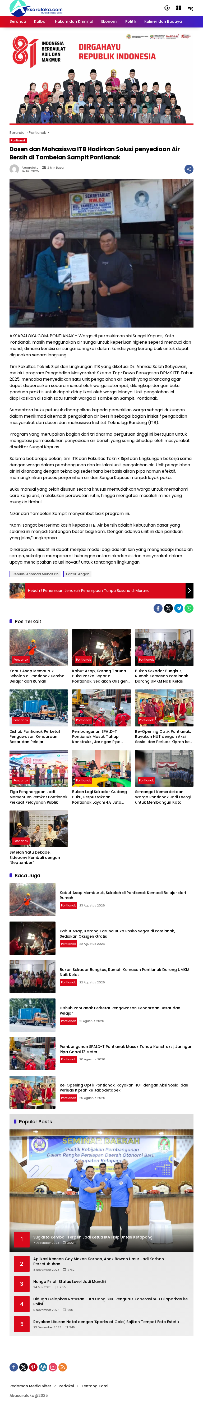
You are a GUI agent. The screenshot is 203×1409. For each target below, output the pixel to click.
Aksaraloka (30, 167)
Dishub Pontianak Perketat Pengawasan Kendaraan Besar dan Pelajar (35, 736)
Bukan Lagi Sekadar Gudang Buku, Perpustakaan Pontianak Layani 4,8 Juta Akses (99, 797)
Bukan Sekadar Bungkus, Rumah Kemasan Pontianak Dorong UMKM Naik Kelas (161, 676)
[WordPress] (43, 1367)
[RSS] (62, 1367)
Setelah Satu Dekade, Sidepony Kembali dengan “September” (35, 857)
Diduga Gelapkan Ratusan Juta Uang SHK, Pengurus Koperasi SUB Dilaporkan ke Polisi (110, 1302)
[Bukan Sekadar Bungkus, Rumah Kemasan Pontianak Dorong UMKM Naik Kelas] (164, 647)
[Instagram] (53, 1367)
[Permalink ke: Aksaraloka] (16, 169)
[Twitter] (168, 608)
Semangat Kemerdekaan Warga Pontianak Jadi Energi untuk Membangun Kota (163, 797)
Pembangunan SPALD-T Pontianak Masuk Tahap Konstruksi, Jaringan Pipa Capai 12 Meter (96, 737)
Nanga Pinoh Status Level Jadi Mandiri (69, 1281)
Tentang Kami (94, 1386)
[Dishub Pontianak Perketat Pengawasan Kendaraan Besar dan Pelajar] (39, 707)
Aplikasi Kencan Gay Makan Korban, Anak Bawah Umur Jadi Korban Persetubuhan (98, 1261)
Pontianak (18, 140)
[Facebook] (158, 608)
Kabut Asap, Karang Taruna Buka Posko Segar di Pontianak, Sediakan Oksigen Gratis (100, 676)
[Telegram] (178, 608)
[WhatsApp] (188, 608)
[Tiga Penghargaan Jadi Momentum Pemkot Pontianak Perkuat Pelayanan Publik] (39, 768)
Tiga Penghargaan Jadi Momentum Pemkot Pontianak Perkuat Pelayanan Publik (38, 797)
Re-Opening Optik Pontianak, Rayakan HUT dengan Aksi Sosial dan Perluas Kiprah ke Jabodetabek (163, 737)
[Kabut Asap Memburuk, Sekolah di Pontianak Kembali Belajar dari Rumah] (39, 647)
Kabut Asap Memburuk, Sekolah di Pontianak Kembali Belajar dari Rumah (38, 676)
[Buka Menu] (179, 8)
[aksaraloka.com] (36, 7)
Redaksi (66, 1386)
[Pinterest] (33, 1367)
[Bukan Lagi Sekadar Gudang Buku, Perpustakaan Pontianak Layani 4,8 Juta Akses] (101, 768)
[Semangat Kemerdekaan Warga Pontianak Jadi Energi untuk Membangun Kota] (164, 768)
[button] (167, 8)
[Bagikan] (188, 169)
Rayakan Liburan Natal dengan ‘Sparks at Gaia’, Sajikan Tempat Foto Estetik (106, 1321)
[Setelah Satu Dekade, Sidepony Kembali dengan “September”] (39, 829)
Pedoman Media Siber (30, 1386)
